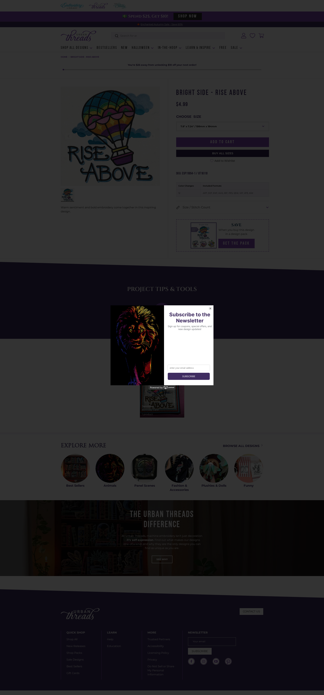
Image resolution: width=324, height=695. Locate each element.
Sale (234, 48)
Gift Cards (72, 673)
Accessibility (155, 646)
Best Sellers (75, 485)
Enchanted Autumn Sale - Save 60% (162, 24)
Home (64, 57)
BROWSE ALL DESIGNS (241, 446)
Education (114, 646)
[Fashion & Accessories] (179, 468)
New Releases (75, 646)
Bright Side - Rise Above (85, 57)
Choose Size (188, 117)
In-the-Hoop (168, 48)
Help (110, 639)
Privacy (152, 659)
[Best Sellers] (75, 468)
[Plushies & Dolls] (213, 468)
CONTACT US (251, 611)
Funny (249, 485)
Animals (110, 485)
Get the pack (236, 243)
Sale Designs (75, 659)
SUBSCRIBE (200, 651)
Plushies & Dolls (213, 485)
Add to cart (222, 142)
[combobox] (168, 35)
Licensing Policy (158, 652)
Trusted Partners (158, 639)
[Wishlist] (252, 35)
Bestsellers (107, 48)
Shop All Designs (74, 48)
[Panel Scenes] (144, 468)
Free (223, 48)
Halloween (141, 48)
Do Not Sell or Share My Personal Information (160, 670)
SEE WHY (162, 559)
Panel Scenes (144, 485)
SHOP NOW (187, 16)
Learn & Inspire (198, 48)
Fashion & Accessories (179, 488)
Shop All (71, 639)
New (124, 48)
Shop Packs (74, 652)
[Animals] (110, 468)
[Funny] (248, 468)
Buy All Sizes (222, 153)
